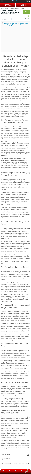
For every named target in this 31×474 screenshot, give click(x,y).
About (21, 472)
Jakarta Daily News (4, 8)
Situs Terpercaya (13, 8)
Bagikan (15, 472)
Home (3, 472)
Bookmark (9, 472)
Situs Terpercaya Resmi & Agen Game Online (16, 463)
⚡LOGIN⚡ (23, 5)
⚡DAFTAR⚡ (7, 5)
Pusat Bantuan (27, 472)
